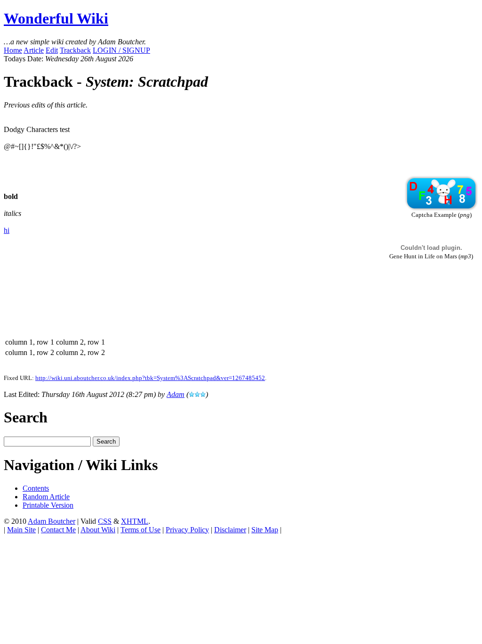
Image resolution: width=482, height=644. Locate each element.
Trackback (75, 50)
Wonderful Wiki (56, 18)
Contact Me (58, 530)
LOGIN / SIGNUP (121, 50)
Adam (176, 394)
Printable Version (48, 505)
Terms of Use (140, 530)
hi (6, 230)
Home (13, 50)
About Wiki (97, 530)
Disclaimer (230, 530)
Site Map (264, 530)
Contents (36, 488)
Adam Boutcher (51, 521)
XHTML (134, 521)
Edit (52, 50)
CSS (105, 521)
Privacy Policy (187, 530)
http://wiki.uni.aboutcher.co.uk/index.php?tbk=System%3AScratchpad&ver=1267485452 (150, 377)
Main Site (21, 530)
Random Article (46, 497)
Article (34, 50)
